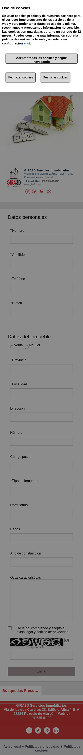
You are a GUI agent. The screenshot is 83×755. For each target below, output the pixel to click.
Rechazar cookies (20, 77)
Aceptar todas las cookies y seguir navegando (41, 59)
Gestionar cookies (55, 77)
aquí (27, 43)
